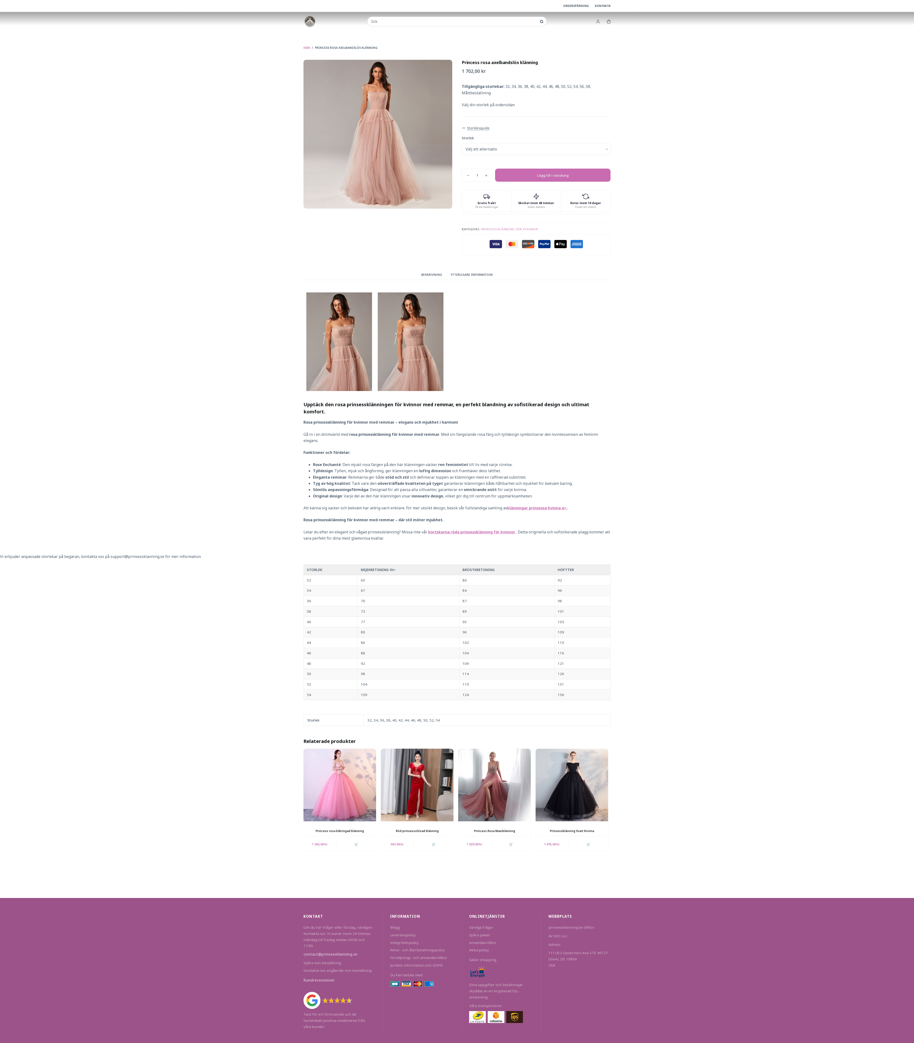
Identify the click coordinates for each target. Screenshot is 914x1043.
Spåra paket (479, 935)
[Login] (598, 21)
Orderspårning (576, 6)
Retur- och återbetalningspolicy (417, 950)
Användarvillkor (483, 942)
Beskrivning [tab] (431, 275)
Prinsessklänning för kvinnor (509, 229)
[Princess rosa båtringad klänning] (339, 785)
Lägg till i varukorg (553, 175)
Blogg (395, 927)
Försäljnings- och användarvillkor (418, 957)
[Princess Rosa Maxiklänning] (494, 785)
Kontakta (603, 6)
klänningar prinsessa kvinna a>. (537, 508)
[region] (457, 632)
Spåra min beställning (322, 962)
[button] (476, 128)
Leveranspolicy (403, 935)
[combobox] (454, 21)
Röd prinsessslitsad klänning (417, 831)
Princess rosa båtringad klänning (340, 831)
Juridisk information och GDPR (416, 965)
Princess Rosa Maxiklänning (494, 831)
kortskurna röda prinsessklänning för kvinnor (472, 532)
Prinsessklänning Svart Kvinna (572, 831)
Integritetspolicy (404, 942)
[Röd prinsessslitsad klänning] (417, 785)
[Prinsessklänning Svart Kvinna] (572, 785)
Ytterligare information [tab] (472, 275)
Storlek (468, 137)
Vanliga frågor (481, 927)
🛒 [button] (511, 844)
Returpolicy (479, 950)
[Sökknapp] (541, 21)
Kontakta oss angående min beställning (337, 970)
